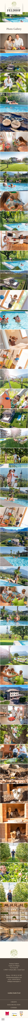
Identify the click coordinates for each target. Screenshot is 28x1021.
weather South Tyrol (14, 993)
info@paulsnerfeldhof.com (14, 977)
